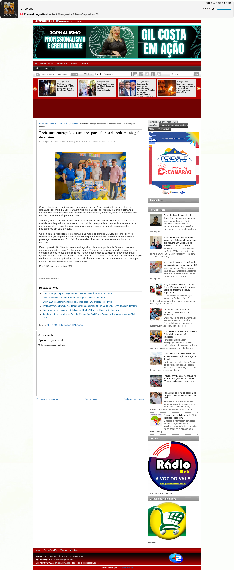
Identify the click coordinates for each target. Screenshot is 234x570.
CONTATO (49, 68)
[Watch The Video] (135, 74)
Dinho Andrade (76, 556)
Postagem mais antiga (134, 399)
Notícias (61, 64)
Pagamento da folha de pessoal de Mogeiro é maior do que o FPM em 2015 (180, 395)
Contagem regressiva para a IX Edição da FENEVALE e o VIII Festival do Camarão (81, 310)
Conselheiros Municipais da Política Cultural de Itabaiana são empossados (180, 334)
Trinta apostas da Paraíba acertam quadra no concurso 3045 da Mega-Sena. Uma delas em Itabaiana (90, 306)
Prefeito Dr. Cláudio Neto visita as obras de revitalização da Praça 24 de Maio (180, 356)
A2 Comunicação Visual (56, 556)
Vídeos (74, 64)
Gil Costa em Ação (61, 563)
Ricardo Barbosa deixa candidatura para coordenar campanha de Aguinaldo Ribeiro (145, 88)
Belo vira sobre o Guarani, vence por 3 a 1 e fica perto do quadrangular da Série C (185, 88)
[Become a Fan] (153, 74)
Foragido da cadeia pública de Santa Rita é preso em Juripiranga (179, 216)
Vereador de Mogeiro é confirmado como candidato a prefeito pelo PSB (180, 263)
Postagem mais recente (47, 399)
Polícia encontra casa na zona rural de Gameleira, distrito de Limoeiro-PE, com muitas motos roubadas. (180, 379)
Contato (84, 64)
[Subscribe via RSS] (159, 74)
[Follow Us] (147, 74)
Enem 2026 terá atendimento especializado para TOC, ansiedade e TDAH (77, 302)
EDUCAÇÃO (63, 124)
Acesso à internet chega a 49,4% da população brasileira (180, 416)
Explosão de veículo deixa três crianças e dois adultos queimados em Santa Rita (106, 88)
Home (41, 124)
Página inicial (91, 399)
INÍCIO (38, 68)
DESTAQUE (51, 124)
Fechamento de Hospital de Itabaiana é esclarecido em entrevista (176, 312)
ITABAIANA (74, 124)
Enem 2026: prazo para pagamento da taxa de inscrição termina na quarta (77, 293)
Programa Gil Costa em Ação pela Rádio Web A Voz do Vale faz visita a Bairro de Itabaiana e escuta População (180, 288)
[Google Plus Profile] (141, 74)
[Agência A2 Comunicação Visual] (179, 563)
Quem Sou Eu (46, 64)
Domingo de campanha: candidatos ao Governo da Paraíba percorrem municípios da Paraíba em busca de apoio (57, 91)
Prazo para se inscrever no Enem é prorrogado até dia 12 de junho (74, 298)
